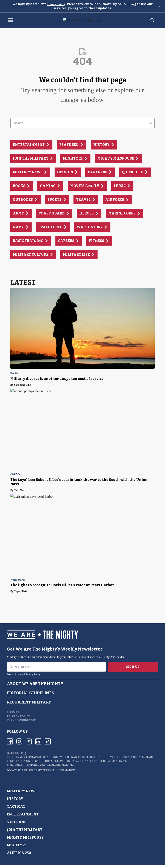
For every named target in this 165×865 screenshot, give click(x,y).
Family (14, 373)
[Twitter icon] (29, 741)
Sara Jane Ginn (22, 384)
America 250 (19, 853)
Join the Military (24, 830)
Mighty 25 (17, 845)
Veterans (16, 822)
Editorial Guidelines (30, 693)
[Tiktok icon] (48, 741)
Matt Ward (20, 490)
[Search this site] (152, 20)
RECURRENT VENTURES (24, 764)
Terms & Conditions (22, 720)
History (15, 799)
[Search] (151, 123)
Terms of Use (14, 674)
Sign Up (133, 667)
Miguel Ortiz (21, 591)
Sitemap (13, 712)
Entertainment (23, 814)
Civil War (15, 474)
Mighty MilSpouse (25, 837)
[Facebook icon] (10, 741)
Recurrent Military (29, 702)
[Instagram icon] (19, 741)
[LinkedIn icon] (38, 741)
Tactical (16, 807)
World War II (17, 579)
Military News (22, 791)
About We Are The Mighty (35, 683)
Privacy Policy (56, 4)
